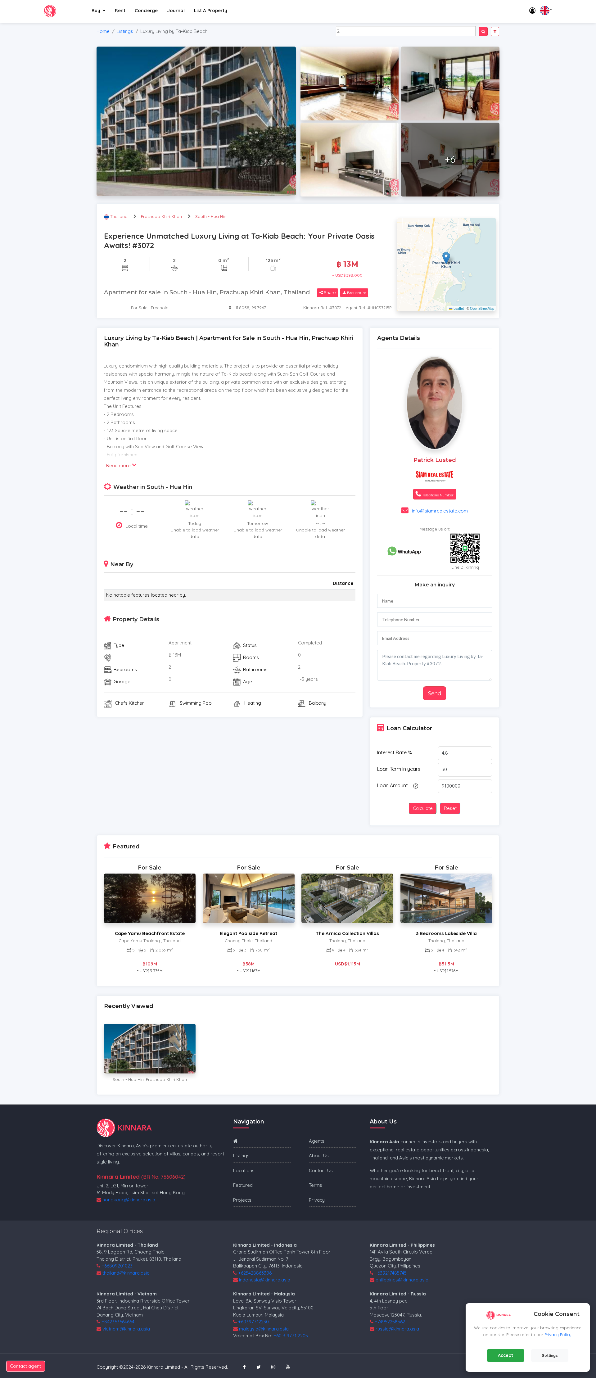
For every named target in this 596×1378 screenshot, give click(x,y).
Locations (244, 1170)
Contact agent (25, 1366)
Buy (96, 10)
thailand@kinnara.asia (126, 1273)
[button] (446, 258)
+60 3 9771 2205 (290, 1336)
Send (434, 693)
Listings (125, 31)
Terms (315, 1185)
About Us (319, 1156)
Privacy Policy (557, 1334)
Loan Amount (392, 785)
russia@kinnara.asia (397, 1329)
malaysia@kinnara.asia (264, 1329)
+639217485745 (391, 1273)
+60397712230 (253, 1322)
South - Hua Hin (210, 216)
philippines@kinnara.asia (402, 1280)
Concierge (146, 10)
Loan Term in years (398, 769)
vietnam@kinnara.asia (126, 1329)
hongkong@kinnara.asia (128, 1200)
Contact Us (321, 1170)
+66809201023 (117, 1266)
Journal (176, 10)
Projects (242, 1200)
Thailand (119, 216)
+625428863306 (255, 1273)
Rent (120, 10)
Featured (243, 1185)
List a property (210, 10)
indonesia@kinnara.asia (264, 1280)
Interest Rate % (394, 752)
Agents (316, 1141)
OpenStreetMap (482, 308)
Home (103, 31)
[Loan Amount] (414, 786)
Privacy (317, 1200)
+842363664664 (118, 1322)
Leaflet (458, 308)
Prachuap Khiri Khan (161, 216)
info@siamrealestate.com (440, 511)
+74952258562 (390, 1322)
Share (329, 292)
